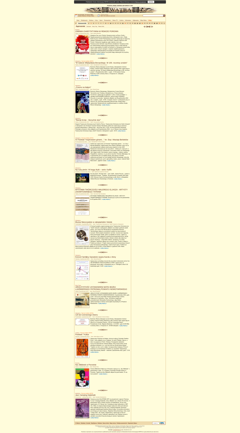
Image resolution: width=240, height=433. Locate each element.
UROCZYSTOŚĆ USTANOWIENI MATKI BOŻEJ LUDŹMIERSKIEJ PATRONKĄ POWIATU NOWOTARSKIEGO (101, 288)
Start (78, 20)
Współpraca (94, 423)
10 (110, 23)
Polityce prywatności (140, 2)
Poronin (77, 29)
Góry (96, 20)
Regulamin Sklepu (132, 423)
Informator (128, 20)
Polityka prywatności (122, 423)
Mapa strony (113, 423)
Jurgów (77, 332)
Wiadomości (84, 20)
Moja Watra (143, 20)
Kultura (91, 20)
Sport (101, 20)
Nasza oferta (106, 423)
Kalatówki (77, 393)
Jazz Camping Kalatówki (85, 395)
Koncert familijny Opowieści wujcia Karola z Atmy (95, 257)
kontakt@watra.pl (117, 429)
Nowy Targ (94, 26)
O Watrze (78, 423)
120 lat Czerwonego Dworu (86, 315)
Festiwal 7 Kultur (82, 334)
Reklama (100, 423)
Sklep (150, 20)
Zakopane (88, 26)
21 (137, 23)
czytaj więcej (100, 54)
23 (142, 23)
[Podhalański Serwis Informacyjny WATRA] (120, 12)
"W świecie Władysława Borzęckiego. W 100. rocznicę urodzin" (101, 63)
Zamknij (151, 2)
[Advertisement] (148, 41)
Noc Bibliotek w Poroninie (85, 365)
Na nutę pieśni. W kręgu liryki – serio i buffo (93, 170)
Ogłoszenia (136, 20)
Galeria (121, 20)
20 (135, 23)
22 (139, 23)
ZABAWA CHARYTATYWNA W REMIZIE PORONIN (96, 31)
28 (154, 23)
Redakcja (83, 423)
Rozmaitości (107, 20)
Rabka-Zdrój (101, 26)
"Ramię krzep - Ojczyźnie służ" (88, 120)
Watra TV (115, 20)
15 (122, 23)
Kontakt (88, 423)
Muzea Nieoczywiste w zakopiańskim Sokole (93, 222)
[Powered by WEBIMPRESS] (158, 424)
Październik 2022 (82, 23)
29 (157, 23)
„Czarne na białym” (83, 87)
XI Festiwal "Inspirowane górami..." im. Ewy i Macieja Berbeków (101, 140)
